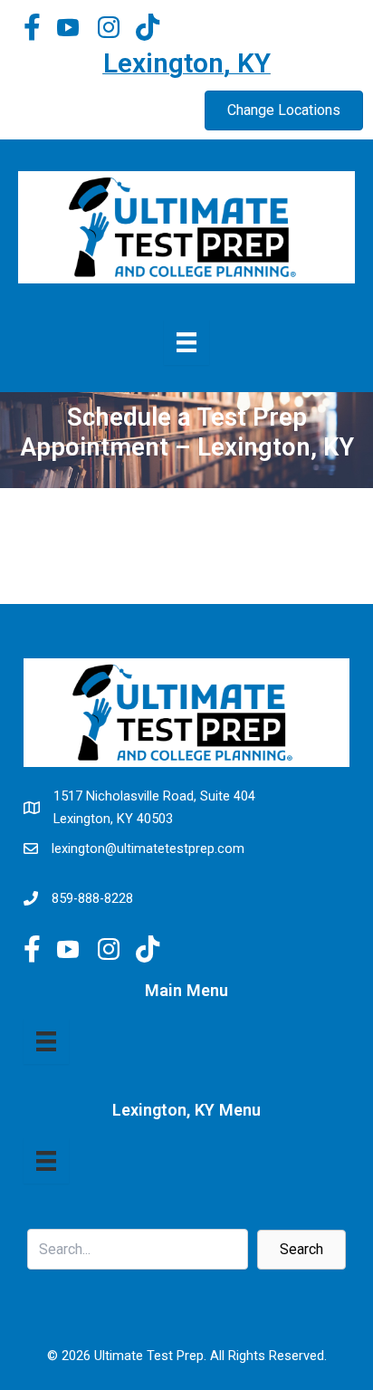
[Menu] (46, 1041)
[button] (301, 1250)
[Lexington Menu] (186, 342)
